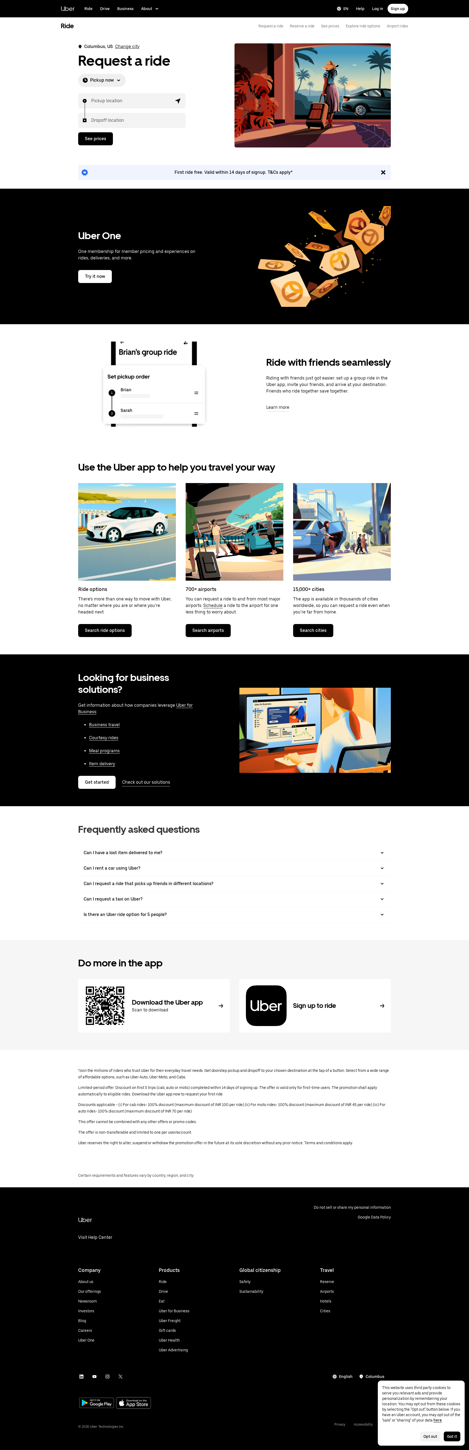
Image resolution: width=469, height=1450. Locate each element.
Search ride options (105, 630)
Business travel (104, 724)
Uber (68, 8)
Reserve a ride (302, 26)
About (146, 9)
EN (345, 9)
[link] (234, 172)
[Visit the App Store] (133, 1403)
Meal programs (104, 750)
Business (125, 9)
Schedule (213, 605)
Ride (88, 9)
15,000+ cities (308, 589)
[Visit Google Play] (96, 1403)
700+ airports (201, 589)
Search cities (313, 630)
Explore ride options (363, 26)
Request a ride (270, 26)
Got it (452, 1436)
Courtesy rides (103, 737)
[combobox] (91, 101)
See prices (330, 26)
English (346, 1376)
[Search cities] (342, 532)
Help (360, 9)
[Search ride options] (127, 532)
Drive (105, 9)
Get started (97, 782)
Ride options (92, 589)
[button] (178, 101)
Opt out (430, 1436)
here (437, 1420)
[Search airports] (234, 532)
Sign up (398, 9)
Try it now (95, 276)
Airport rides (397, 26)
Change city (127, 46)
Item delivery (102, 763)
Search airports (208, 630)
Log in (377, 9)
